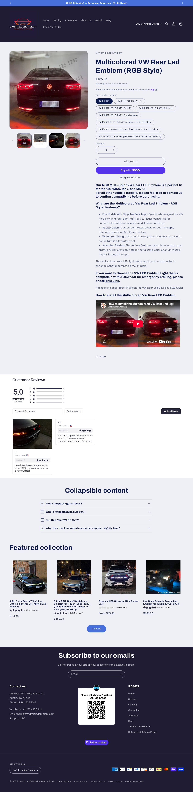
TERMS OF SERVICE (139, 726)
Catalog (132, 705)
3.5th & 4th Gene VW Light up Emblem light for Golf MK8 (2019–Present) (28, 604)
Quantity (100, 144)
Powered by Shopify (46, 781)
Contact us (134, 710)
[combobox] (74, 411)
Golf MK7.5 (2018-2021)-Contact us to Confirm (125, 122)
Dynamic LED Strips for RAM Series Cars (118, 602)
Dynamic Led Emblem (27, 781)
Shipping (100, 84)
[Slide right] (84, 140)
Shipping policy (115, 781)
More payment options (130, 178)
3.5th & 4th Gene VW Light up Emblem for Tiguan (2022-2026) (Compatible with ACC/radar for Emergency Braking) (72, 605)
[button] (166, 24)
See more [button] (86, 441)
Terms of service (97, 781)
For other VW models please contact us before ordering (130, 136)
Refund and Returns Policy (142, 732)
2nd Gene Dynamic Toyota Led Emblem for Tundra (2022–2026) (161, 602)
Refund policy (65, 781)
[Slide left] (12, 140)
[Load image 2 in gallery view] (40, 140)
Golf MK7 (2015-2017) (129, 101)
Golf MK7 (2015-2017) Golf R (115, 108)
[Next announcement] (182, 3)
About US (133, 715)
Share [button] (102, 356)
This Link (112, 280)
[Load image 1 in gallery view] (24, 140)
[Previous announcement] (10, 3)
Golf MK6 (104, 101)
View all (96, 628)
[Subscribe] (121, 674)
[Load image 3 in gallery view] (56, 140)
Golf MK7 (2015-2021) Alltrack (156, 108)
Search (132, 699)
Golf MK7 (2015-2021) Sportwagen (118, 115)
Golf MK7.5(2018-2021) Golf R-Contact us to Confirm (128, 129)
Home (131, 694)
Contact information (134, 781)
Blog (130, 721)
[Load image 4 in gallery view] (72, 140)
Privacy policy (80, 781)
